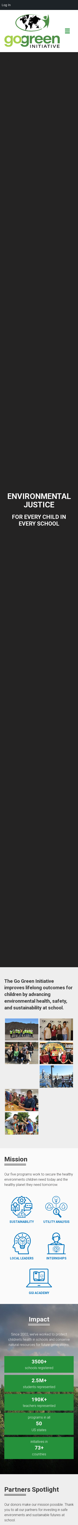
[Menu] (67, 31)
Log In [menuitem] (6, 5)
